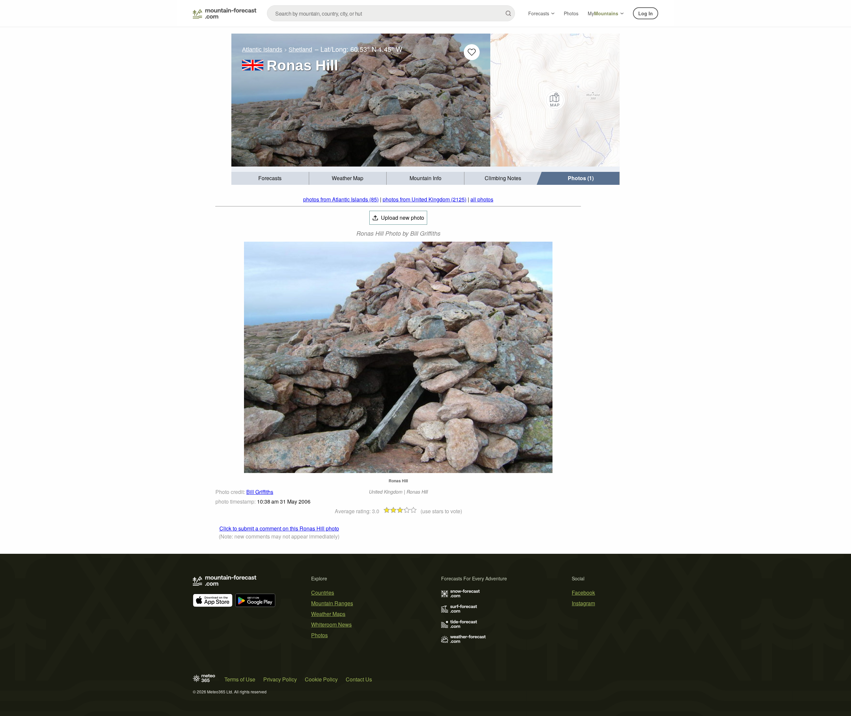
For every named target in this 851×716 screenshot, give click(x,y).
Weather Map (347, 178)
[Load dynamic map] (555, 100)
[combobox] (391, 13)
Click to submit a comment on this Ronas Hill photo (279, 528)
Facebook (583, 592)
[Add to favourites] (472, 52)
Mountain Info (425, 178)
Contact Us (359, 679)
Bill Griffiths (259, 492)
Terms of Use (239, 679)
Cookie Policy (321, 679)
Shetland (300, 49)
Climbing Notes (503, 178)
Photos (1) (581, 178)
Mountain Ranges (332, 603)
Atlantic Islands (262, 49)
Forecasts (538, 13)
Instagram (583, 603)
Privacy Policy (280, 679)
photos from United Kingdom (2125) (424, 199)
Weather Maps (328, 614)
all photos (481, 199)
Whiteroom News (331, 624)
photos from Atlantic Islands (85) (341, 199)
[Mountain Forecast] (224, 13)
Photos (571, 13)
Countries (322, 592)
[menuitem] (270, 178)
